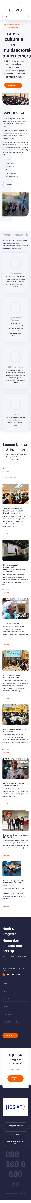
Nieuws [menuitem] (4, 474)
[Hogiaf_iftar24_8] (15, 484)
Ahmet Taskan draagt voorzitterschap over (11, 676)
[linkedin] (13, 1184)
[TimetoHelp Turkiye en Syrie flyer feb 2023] (15, 759)
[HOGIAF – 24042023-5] (15, 705)
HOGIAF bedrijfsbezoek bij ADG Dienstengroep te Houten (15, 882)
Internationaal (15, 273)
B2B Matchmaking (15, 367)
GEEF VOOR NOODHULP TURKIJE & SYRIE (13, 784)
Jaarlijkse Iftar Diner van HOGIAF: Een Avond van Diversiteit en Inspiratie (13, 511)
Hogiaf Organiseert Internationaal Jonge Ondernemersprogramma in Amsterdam (14, 568)
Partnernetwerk (15, 235)
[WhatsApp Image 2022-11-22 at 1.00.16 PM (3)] (15, 810)
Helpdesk (15, 414)
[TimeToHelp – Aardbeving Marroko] (15, 599)
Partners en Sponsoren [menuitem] (9, 477)
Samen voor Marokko (11, 623)
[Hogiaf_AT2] (15, 651)
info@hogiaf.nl (21, 2)
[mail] (17, 1184)
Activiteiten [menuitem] (5, 471)
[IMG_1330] (11, 862)
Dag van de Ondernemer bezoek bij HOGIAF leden (16, 836)
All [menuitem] (3, 469)
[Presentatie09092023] (15, 540)
